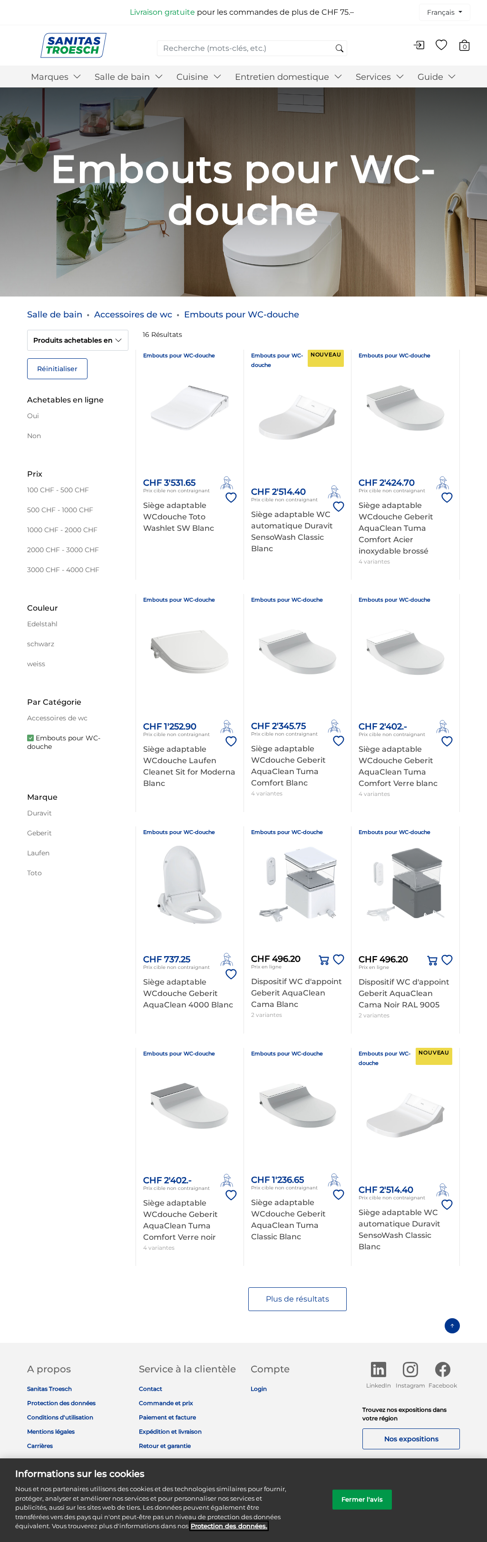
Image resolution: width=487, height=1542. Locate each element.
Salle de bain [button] (123, 77)
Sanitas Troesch (49, 1388)
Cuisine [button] (193, 77)
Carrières (40, 1445)
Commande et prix (166, 1403)
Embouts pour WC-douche (241, 314)
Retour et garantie (165, 1445)
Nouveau (326, 354)
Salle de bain (54, 314)
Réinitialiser (57, 368)
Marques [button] (51, 77)
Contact (150, 1388)
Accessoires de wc (133, 314)
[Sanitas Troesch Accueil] (73, 44)
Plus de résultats (297, 1298)
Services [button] (374, 77)
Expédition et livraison (170, 1431)
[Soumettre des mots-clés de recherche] (339, 49)
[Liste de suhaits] (441, 45)
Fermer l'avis (362, 1499)
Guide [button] (432, 77)
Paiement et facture (167, 1417)
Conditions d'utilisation (60, 1417)
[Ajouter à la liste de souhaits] (229, 498)
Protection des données (61, 1403)
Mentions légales (51, 1431)
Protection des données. (229, 1526)
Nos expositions (411, 1439)
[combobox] (252, 48)
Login (259, 1388)
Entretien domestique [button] (283, 77)
